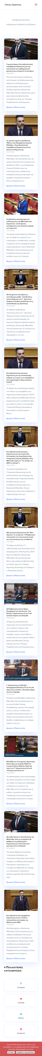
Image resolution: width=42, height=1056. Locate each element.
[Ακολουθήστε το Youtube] (21, 999)
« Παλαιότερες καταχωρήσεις (13, 968)
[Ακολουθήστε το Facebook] (21, 983)
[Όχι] (39, 1049)
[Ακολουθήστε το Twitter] (21, 1014)
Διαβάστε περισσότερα (25, 1052)
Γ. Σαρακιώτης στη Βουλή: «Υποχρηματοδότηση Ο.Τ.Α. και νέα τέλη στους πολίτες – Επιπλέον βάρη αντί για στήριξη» (20, 688)
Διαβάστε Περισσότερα (15, 107)
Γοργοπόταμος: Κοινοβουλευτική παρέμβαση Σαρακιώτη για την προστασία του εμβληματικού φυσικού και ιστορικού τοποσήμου (20, 67)
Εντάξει (11, 1052)
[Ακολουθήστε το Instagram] (21, 1029)
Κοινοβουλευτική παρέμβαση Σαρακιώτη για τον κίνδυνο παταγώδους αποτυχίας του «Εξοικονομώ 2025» (18, 918)
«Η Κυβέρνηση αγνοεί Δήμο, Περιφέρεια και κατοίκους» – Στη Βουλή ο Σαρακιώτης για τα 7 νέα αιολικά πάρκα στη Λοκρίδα (19, 612)
